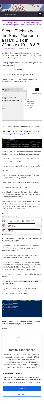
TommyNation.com (9, 14)
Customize (22, 394)
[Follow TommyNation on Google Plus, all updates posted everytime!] (11, 1)
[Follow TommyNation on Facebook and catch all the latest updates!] (14, 1)
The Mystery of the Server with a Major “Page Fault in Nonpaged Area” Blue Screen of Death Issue (22, 24)
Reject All (22, 400)
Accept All (22, 388)
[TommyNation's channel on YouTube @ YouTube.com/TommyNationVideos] (6, 1)
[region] (22, 387)
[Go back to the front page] (22, 7)
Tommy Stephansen (9, 48)
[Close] (41, 372)
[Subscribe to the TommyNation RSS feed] (3, 1)
